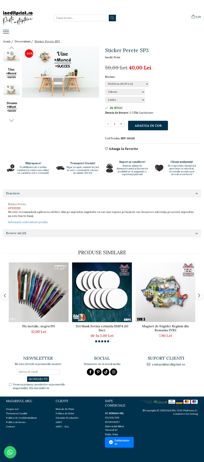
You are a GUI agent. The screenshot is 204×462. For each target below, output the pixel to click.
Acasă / (8, 41)
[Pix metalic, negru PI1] (39, 292)
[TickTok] (105, 371)
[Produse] (6, 33)
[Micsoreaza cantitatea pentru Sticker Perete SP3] (108, 124)
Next (11, 120)
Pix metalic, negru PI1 (38, 326)
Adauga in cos (148, 126)
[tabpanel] (60, 72)
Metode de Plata (65, 408)
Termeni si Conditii (16, 413)
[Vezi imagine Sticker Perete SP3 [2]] (11, 89)
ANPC (59, 422)
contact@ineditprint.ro (168, 364)
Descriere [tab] (13, 193)
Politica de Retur (65, 413)
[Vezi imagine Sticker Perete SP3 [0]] (11, 56)
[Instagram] (113, 371)
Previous (11, 48)
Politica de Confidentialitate (21, 417)
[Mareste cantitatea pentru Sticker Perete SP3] (121, 124)
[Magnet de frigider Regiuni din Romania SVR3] (165, 292)
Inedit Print (112, 57)
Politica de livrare (16, 422)
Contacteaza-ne (122, 442)
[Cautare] (112, 18)
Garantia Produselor (67, 417)
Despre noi (12, 408)
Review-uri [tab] (16, 233)
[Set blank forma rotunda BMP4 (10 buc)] (102, 292)
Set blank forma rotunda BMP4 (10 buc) (102, 328)
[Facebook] (90, 371)
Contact (10, 426)
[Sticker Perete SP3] (60, 72)
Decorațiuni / (24, 41)
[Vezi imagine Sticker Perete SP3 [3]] (11, 106)
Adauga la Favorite (123, 149)
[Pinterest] (98, 371)
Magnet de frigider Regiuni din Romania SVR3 (165, 328)
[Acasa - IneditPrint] (23, 18)
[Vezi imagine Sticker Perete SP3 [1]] (11, 72)
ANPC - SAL (62, 426)
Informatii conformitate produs (28, 222)
